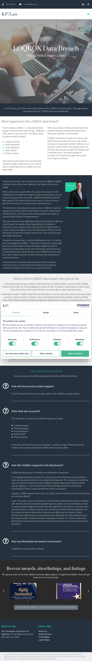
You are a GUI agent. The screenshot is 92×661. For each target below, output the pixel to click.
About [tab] (76, 313)
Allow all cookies (75, 353)
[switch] (34, 344)
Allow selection (46, 353)
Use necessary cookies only (17, 353)
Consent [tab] (16, 313)
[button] (88, 14)
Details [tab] (46, 313)
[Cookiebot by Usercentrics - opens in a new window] (78, 305)
